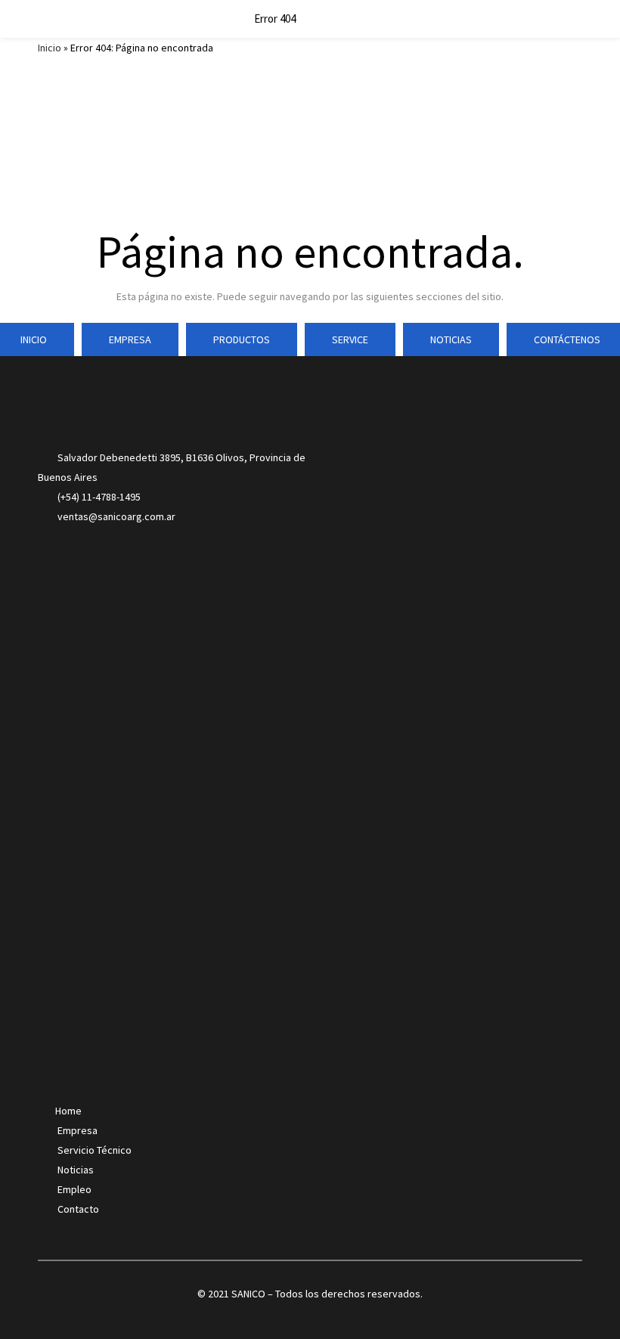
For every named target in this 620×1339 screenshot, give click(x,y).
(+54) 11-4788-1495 (99, 497)
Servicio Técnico (94, 1150)
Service (350, 339)
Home (68, 1110)
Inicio (49, 47)
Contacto (78, 1209)
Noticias (451, 339)
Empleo (74, 1189)
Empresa (130, 339)
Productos (241, 339)
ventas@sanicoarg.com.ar (115, 516)
